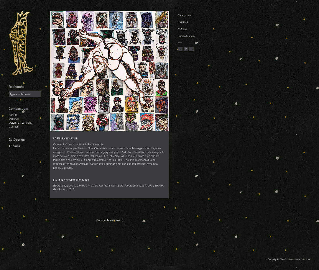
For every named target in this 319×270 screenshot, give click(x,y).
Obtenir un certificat (20, 122)
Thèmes (14, 146)
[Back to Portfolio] (186, 49)
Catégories (17, 139)
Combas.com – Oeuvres (297, 259)
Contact (13, 126)
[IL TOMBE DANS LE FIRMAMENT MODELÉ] (180, 49)
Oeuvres (14, 118)
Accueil (13, 114)
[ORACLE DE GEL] (191, 49)
